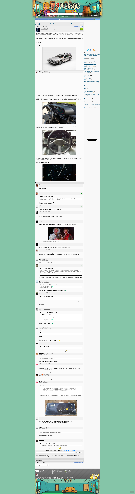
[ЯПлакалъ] (40, 15)
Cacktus (86, 92)
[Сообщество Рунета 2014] (97, 476)
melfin (40, 205)
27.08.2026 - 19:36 (44, 71)
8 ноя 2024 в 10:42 (50, 353)
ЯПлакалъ (51, 190)
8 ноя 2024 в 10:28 (46, 342)
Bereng (40, 374)
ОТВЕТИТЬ (75, 26)
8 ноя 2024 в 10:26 (46, 327)
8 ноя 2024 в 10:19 (47, 292)
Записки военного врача (89, 68)
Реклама (66, 16)
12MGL (40, 342)
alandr (40, 417)
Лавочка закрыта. (87, 98)
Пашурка (86, 79)
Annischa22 (87, 69)
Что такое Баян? (55, 470)
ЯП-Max (73, 450)
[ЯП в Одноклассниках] (94, 50)
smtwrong (87, 73)
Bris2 (40, 327)
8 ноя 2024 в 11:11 (47, 363)
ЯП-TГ (68, 19)
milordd (40, 265)
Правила (62, 16)
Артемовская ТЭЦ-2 (88, 101)
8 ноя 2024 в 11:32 (46, 417)
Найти (81, 13)
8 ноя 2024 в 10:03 (46, 28)
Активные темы (53, 16)
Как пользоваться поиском (57, 471)
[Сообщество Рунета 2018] (91, 476)
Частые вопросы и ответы (45, 473)
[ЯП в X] (95, 50)
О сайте (48, 16)
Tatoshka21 (41, 440)
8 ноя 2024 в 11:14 (46, 374)
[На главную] (35, 19)
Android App (68, 471)
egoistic (40, 309)
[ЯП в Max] (96, 50)
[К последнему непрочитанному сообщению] (46, 26)
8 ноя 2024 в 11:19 (47, 381)
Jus (40, 28)
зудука (86, 89)
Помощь (58, 16)
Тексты (91, 69)
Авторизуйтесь (77, 455)
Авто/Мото (50, 20)
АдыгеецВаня (42, 193)
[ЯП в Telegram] (88, 50)
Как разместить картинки (57, 472)
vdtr (40, 259)
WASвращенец (42, 353)
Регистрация (90, 15)
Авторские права (43, 472)
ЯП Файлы (63, 19)
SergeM (40, 363)
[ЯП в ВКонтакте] (90, 50)
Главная (37, 20)
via (39, 45)
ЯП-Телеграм (66, 450)
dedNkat (86, 66)
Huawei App (68, 472)
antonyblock (87, 58)
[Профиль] (38, 29)
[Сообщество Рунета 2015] (94, 476)
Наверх (132, 492)
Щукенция (86, 85)
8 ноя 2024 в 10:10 (45, 259)
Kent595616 (87, 76)
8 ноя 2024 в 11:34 (46, 427)
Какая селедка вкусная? (89, 91)
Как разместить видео (56, 473)
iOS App (68, 470)
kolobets (41, 292)
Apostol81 (41, 243)
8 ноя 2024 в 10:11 (47, 281)
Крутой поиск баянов (51, 15)
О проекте (42, 470)
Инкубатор (56, 19)
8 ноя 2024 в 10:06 (47, 184)
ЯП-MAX (73, 19)
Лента (42, 19)
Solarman (41, 184)
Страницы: (37, 26)
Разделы (38, 19)
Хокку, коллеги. (87, 75)
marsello (41, 221)
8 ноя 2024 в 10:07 (46, 211)
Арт (59, 19)
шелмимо (86, 107)
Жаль (85, 88)
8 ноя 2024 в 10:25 (47, 309)
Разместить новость (56, 475)
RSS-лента (42, 474)
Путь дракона (87, 78)
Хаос (51, 19)
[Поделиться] (81, 23)
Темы (76, 13)
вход (96, 15)
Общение (47, 19)
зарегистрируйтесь (47, 456)
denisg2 (41, 281)
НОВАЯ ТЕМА (80, 26)
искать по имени (59, 453)
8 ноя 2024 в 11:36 (48, 440)
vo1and (40, 211)
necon (86, 62)
